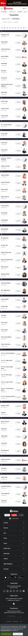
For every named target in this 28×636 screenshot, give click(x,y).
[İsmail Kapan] (24, 223)
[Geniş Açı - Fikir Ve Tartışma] (24, 162)
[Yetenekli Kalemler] (24, 489)
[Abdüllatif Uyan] (24, 37)
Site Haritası (15, 621)
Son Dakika (8, 621)
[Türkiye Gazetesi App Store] (8, 577)
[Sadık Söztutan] (24, 424)
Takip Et (18, 35)
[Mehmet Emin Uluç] (24, 255)
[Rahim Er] (24, 415)
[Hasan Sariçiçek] (24, 185)
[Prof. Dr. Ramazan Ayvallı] (24, 399)
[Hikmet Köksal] (24, 199)
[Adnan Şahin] (24, 45)
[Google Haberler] (14, 518)
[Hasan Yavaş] (24, 192)
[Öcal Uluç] (24, 318)
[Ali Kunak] (24, 73)
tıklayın (17, 600)
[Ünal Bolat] (24, 471)
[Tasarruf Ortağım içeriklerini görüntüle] (12, 11)
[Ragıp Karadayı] (24, 408)
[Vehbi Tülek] (24, 480)
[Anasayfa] (14, 511)
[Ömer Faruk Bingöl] (24, 340)
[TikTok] (20, 591)
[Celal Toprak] (24, 118)
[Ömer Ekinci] (24, 332)
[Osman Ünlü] (24, 309)
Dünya (5, 538)
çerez (24, 626)
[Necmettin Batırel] (24, 286)
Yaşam (5, 543)
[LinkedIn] (11, 591)
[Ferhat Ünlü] (24, 153)
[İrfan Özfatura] (24, 208)
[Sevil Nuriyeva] (24, 453)
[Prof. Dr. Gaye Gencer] (24, 385)
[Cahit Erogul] (24, 104)
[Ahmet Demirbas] (24, 52)
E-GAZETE (7, 515)
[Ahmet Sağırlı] (24, 59)
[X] (4, 591)
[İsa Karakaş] (24, 215)
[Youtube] (14, 591)
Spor (5, 533)
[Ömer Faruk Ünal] (24, 347)
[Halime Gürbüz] (24, 178)
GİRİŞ (23, 8)
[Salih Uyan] (24, 431)
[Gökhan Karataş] (24, 169)
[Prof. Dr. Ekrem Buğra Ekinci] (24, 370)
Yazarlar (6, 558)
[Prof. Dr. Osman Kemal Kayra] (24, 392)
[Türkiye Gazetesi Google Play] (19, 577)
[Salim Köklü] (24, 439)
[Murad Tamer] (24, 269)
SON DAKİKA (4, 11)
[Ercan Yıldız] (24, 136)
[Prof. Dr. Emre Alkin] (24, 377)
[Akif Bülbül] (24, 66)
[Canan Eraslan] (24, 111)
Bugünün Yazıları (6, 18)
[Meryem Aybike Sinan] (24, 262)
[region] (14, 630)
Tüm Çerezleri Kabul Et (6, 634)
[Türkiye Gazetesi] (8, 9)
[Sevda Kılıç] (24, 446)
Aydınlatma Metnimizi (6, 630)
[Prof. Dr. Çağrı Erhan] (24, 363)
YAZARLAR (20, 11)
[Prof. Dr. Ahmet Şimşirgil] (24, 356)
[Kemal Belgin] (24, 232)
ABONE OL (14, 515)
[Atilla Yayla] (24, 95)
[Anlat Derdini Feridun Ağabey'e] (24, 88)
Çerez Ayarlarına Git (18, 634)
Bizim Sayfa (6, 553)
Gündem (6, 522)
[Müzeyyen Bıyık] (24, 277)
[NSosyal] (24, 591)
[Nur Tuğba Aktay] (24, 293)
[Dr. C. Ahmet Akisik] (24, 127)
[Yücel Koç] (24, 503)
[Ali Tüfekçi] (24, 81)
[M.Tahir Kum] (24, 248)
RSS (21, 621)
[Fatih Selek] (24, 145)
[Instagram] (17, 591)
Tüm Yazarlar (16, 18)
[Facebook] (7, 591)
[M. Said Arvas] (24, 241)
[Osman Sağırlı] (24, 302)
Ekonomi (6, 528)
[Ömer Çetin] (24, 325)
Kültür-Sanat (7, 548)
